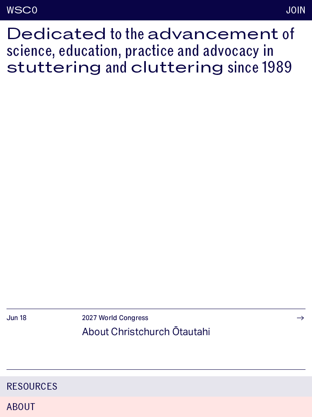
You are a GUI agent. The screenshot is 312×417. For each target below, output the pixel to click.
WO (21, 10)
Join (296, 10)
